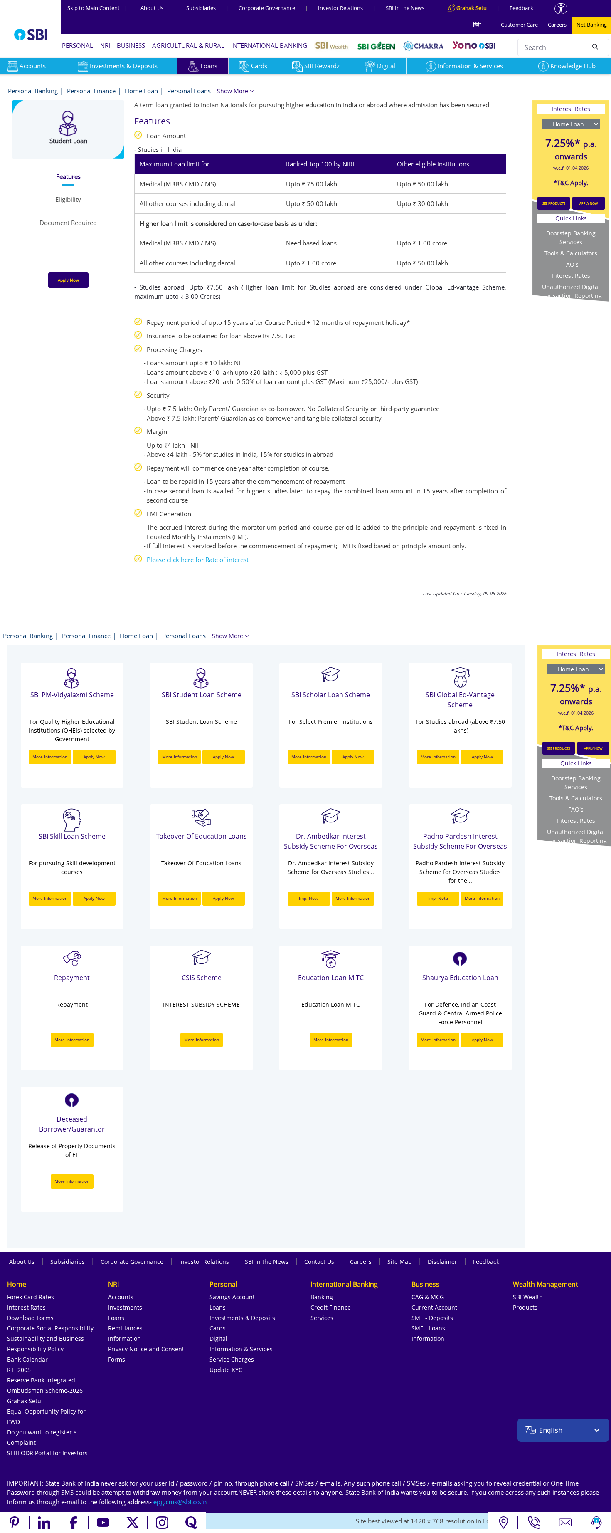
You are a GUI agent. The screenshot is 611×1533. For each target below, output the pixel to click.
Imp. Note (309, 898)
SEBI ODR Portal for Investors (47, 1453)
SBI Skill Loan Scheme (72, 836)
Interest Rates (571, 276)
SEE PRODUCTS (553, 203)
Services (321, 1318)
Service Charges (231, 1359)
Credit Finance (330, 1307)
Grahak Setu (24, 1401)
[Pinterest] (15, 1522)
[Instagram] (162, 1522)
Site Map (399, 1262)
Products (525, 1307)
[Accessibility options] (560, 8)
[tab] (68, 176)
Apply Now (68, 280)
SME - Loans (428, 1328)
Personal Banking (33, 91)
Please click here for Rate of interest (198, 559)
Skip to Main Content (96, 8)
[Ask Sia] (596, 1522)
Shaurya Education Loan (460, 977)
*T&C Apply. (571, 182)
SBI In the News (405, 8)
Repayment (72, 977)
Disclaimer (442, 1262)
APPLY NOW (588, 203)
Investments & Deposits (124, 66)
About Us (151, 8)
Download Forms (30, 1318)
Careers (557, 24)
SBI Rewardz (322, 66)
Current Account (434, 1307)
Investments (125, 1307)
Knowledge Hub (573, 66)
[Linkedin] (44, 1522)
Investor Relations (340, 8)
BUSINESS (131, 45)
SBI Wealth (528, 1297)
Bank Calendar (27, 1359)
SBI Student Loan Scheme (201, 694)
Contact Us (319, 1262)
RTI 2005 (19, 1370)
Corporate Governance (267, 8)
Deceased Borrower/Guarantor (72, 1124)
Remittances (125, 1328)
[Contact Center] (534, 1522)
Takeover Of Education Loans (201, 836)
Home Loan (141, 91)
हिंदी (477, 24)
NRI (105, 45)
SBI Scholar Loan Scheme (330, 694)
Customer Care (519, 24)
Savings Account (232, 1297)
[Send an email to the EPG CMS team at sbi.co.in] (180, 1502)
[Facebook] (74, 1522)
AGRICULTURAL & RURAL (188, 45)
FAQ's (571, 264)
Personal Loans (189, 91)
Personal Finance (91, 91)
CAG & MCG (427, 1297)
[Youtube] (103, 1522)
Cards (259, 66)
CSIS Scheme (202, 977)
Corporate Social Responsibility (50, 1328)
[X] (133, 1522)
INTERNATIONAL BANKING (269, 45)
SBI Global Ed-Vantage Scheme (460, 699)
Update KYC (225, 1370)
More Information (49, 757)
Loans (208, 66)
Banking (321, 1297)
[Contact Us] (565, 1522)
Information (124, 1338)
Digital (386, 66)
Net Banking (592, 24)
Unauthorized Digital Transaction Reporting (571, 291)
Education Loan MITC (331, 977)
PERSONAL (77, 45)
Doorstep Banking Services (571, 237)
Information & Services (470, 66)
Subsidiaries (201, 8)
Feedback (521, 8)
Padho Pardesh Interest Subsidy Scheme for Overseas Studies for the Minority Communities (460, 842)
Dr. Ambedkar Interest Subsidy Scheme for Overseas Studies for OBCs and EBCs (331, 842)
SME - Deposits (432, 1318)
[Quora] (191, 1522)
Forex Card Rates (30, 1297)
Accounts (120, 1297)
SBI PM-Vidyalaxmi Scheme (72, 694)
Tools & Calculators (570, 253)
